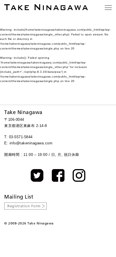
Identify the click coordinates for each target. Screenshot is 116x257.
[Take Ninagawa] (46, 7)
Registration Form (24, 206)
